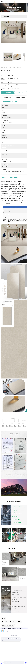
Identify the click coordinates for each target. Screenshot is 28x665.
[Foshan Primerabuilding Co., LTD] (14, 2)
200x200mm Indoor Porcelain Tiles (11, 622)
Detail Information (7, 97)
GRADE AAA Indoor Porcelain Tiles (11, 628)
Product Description (20, 97)
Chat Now (20, 92)
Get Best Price (7, 92)
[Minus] (26, 631)
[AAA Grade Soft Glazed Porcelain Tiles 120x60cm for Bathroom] (13, 36)
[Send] (26, 662)
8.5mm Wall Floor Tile (8, 625)
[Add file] (2, 662)
